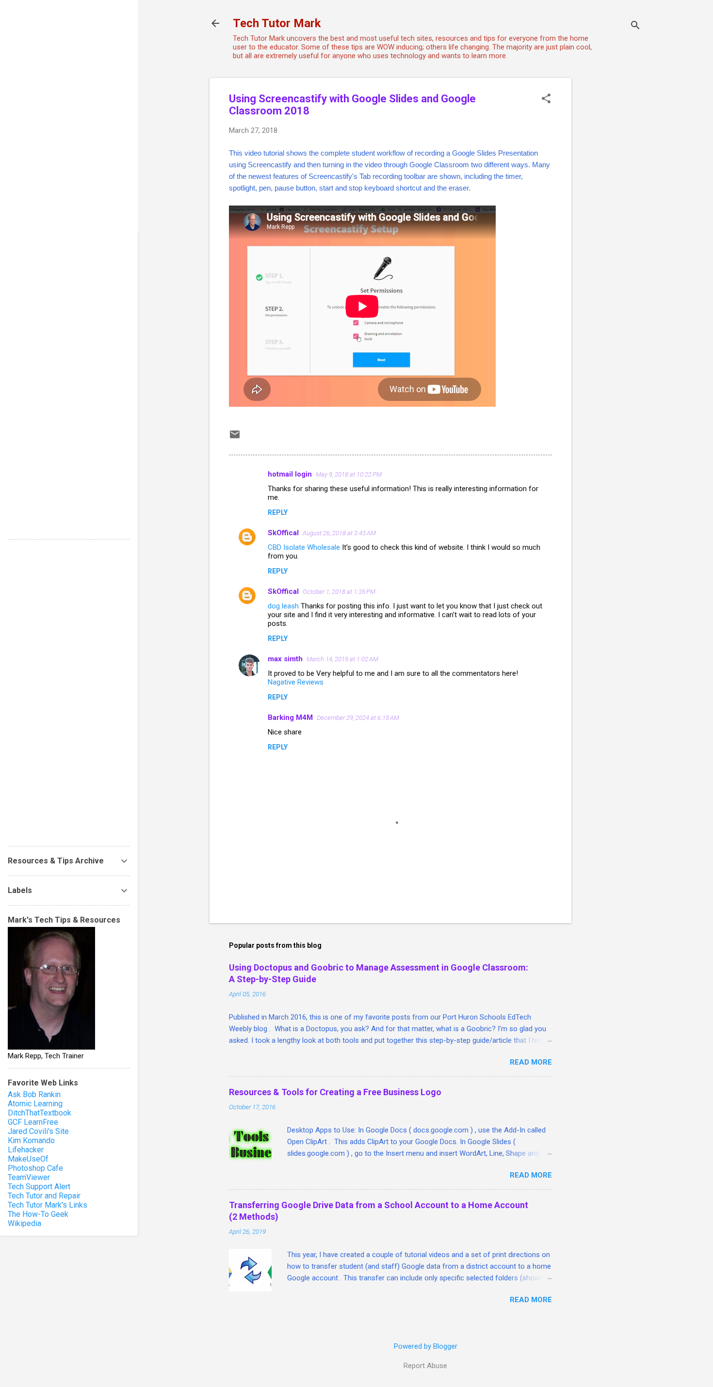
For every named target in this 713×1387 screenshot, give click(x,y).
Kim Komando (31, 1140)
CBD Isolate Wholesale (304, 547)
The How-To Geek (38, 1214)
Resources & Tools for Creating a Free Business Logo (335, 1092)
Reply (278, 512)
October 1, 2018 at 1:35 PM (339, 591)
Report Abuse (425, 1365)
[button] (546, 99)
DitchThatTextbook (39, 1112)
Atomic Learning (35, 1103)
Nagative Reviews (296, 682)
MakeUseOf (28, 1159)
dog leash (283, 606)
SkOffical (283, 532)
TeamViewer (29, 1177)
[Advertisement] (610, 223)
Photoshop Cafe (35, 1168)
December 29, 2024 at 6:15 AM (358, 717)
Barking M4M (290, 717)
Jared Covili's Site (38, 1131)
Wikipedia (24, 1223)
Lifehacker (26, 1149)
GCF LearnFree (33, 1122)
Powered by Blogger (425, 1346)
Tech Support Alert (39, 1186)
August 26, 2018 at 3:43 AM (339, 533)
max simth (285, 658)
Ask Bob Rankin (34, 1094)
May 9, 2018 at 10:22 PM (349, 474)
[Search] (635, 26)
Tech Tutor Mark (277, 23)
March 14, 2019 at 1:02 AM (342, 659)
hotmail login (290, 474)
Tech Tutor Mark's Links (47, 1205)
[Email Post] (235, 437)
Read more (531, 1062)
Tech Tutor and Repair (44, 1195)
